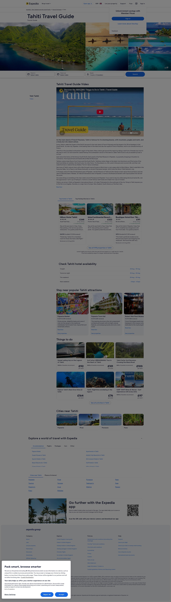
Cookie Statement (27, 577)
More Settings (10, 594)
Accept (61, 594)
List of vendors (10, 589)
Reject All (47, 594)
